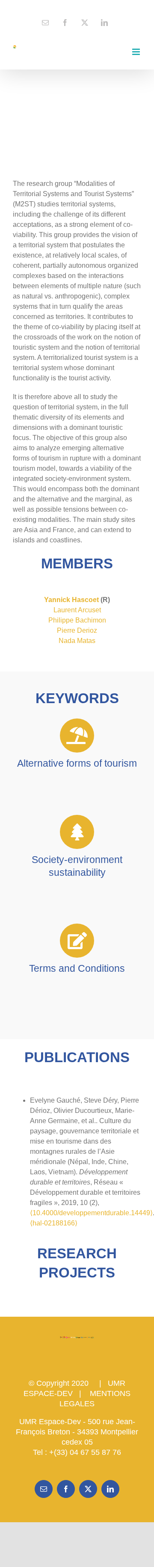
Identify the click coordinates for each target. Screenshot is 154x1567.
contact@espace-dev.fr (77, 7)
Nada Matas (77, 640)
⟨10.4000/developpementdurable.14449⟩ (91, 1213)
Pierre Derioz (77, 630)
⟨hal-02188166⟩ (53, 1223)
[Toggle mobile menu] (136, 51)
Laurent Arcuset (77, 610)
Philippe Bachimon (77, 620)
